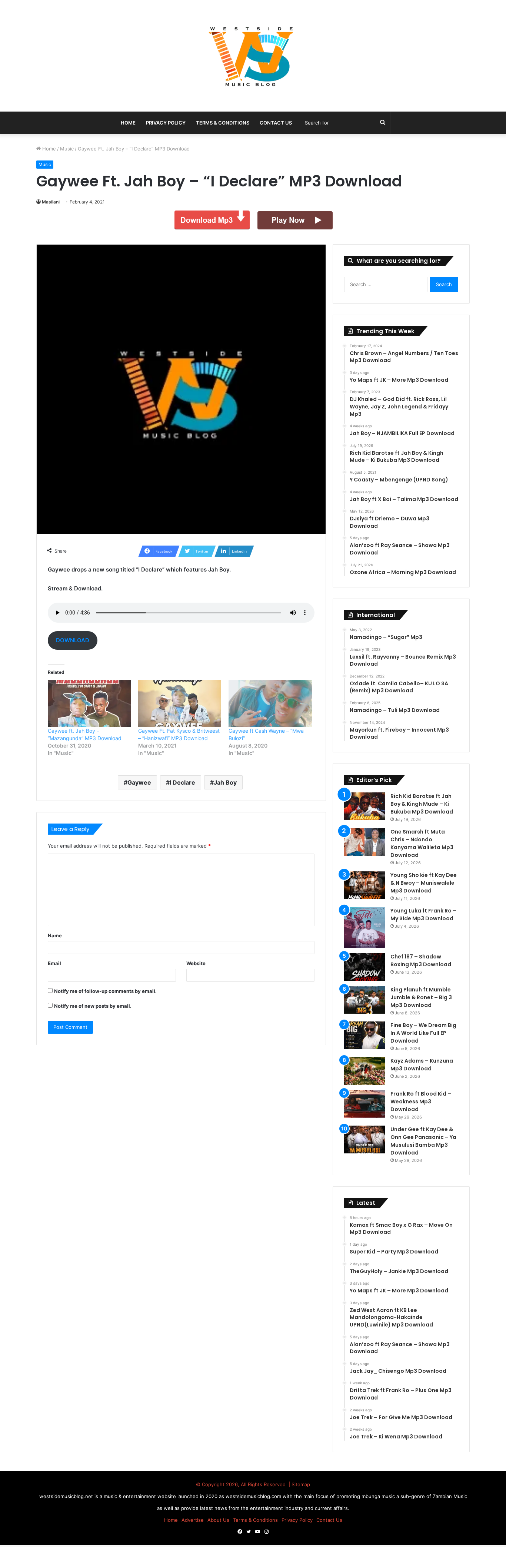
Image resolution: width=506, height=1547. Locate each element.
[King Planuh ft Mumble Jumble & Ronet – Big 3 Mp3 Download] (364, 1000)
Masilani (51, 202)
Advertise (193, 1520)
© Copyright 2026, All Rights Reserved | (244, 1484)
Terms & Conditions (222, 123)
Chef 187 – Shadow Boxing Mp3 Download (420, 960)
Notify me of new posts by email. (93, 1006)
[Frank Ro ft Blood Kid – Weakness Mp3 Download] (364, 1104)
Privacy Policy (166, 123)
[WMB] (253, 56)
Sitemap (301, 1484)
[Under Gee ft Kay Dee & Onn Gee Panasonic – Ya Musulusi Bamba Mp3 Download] (364, 1139)
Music (67, 149)
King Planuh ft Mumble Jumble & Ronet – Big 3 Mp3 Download (421, 997)
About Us (218, 1520)
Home (48, 149)
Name (55, 935)
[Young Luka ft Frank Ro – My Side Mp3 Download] (364, 927)
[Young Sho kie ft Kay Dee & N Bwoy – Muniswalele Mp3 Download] (364, 885)
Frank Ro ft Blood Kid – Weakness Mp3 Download (420, 1101)
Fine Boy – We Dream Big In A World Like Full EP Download (423, 1032)
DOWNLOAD (72, 640)
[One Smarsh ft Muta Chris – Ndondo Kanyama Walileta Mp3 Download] (364, 842)
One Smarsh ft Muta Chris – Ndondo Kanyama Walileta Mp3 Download (421, 843)
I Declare (182, 782)
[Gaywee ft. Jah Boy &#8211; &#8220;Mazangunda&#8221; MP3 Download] (89, 703)
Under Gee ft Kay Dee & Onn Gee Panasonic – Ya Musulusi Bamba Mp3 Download (423, 1141)
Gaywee (139, 782)
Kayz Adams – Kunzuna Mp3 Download (421, 1064)
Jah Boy (225, 782)
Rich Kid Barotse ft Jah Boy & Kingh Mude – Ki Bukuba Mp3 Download (421, 803)
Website (196, 963)
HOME (128, 123)
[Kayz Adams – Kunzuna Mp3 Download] (364, 1071)
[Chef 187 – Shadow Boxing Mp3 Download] (364, 967)
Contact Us (276, 123)
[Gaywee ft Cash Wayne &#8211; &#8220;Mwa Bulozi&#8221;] (270, 703)
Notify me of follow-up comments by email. (105, 991)
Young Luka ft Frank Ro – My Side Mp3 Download (423, 914)
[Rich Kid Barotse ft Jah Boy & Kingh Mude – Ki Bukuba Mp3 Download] (364, 806)
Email (54, 963)
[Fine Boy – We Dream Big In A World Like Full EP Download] (364, 1035)
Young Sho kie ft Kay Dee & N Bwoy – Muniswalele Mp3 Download (423, 882)
